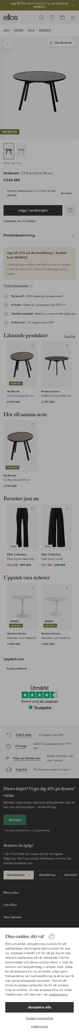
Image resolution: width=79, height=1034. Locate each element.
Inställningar (39, 1026)
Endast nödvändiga (39, 1018)
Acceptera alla (39, 1007)
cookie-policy (58, 994)
